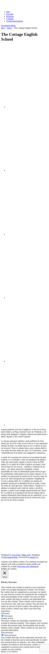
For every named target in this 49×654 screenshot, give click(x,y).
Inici (8, 12)
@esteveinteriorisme (14, 21)
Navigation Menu (8, 25)
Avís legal (16, 555)
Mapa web (26, 555)
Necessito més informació (28, 566)
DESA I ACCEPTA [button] (9, 652)
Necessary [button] (5, 613)
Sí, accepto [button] (12, 566)
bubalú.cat (34, 557)
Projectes (10, 16)
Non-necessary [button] (7, 632)
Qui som (9, 14)
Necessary (8, 616)
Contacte (10, 19)
